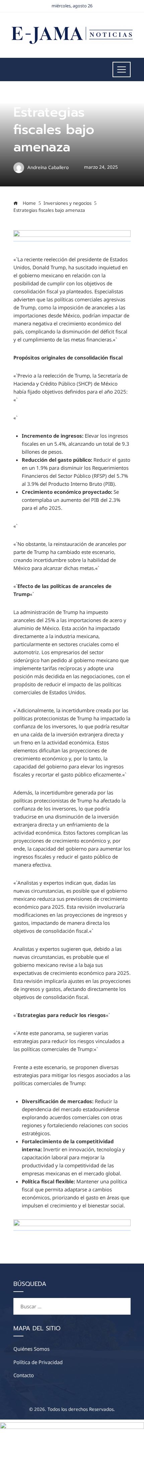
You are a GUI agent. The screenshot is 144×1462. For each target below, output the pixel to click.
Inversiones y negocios (38, 97)
